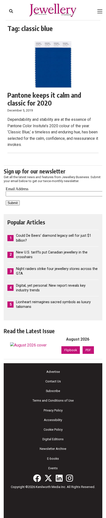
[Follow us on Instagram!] (69, 478)
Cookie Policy (53, 429)
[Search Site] (11, 11)
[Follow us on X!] (48, 478)
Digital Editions (53, 439)
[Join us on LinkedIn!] (59, 478)
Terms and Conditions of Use (53, 400)
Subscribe (53, 391)
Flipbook (70, 350)
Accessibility (53, 420)
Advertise (53, 372)
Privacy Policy (53, 410)
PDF (88, 350)
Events (53, 468)
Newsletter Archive (53, 449)
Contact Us (53, 381)
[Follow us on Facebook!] (37, 478)
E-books (53, 458)
